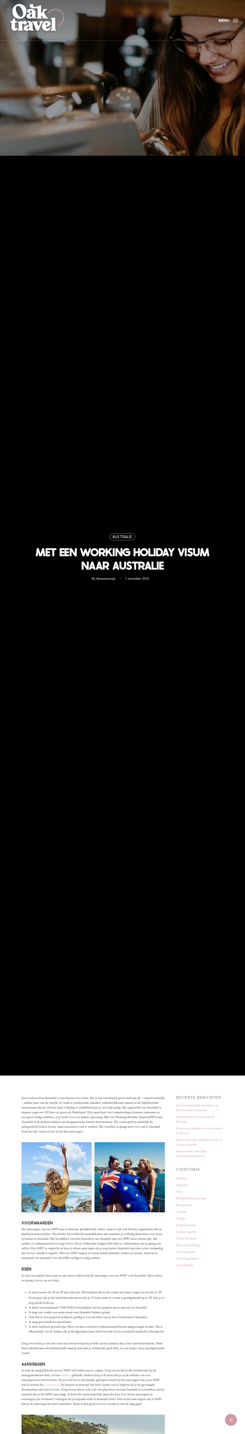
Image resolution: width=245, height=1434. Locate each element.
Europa (180, 1218)
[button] (228, 20)
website (66, 1375)
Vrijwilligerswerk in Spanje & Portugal (195, 1119)
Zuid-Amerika (185, 1265)
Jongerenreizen (186, 1225)
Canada (181, 1211)
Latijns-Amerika (186, 1232)
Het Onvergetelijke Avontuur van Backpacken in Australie (197, 1108)
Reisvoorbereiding (188, 1245)
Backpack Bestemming (191, 1198)
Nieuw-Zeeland (186, 1238)
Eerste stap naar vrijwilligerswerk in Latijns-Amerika (199, 1142)
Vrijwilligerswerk (187, 1258)
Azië (179, 1191)
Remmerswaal (105, 578)
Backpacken (184, 1205)
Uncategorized (185, 1252)
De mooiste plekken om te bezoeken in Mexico (199, 1130)
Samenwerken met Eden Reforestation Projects (191, 1153)
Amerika (181, 1178)
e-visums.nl (51, 1384)
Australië (122, 537)
